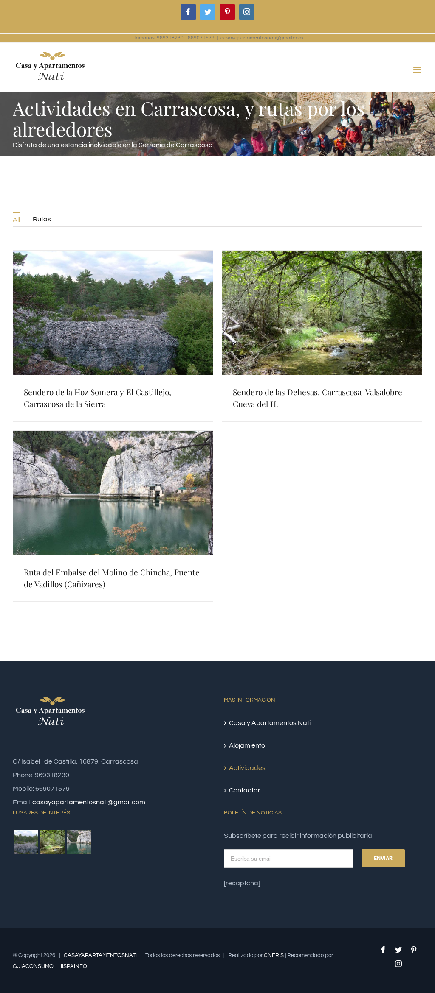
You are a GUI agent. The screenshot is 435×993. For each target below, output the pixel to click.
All (16, 219)
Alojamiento (247, 745)
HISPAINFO (72, 966)
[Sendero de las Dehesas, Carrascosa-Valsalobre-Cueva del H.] (52, 842)
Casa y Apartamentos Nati (270, 723)
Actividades (247, 767)
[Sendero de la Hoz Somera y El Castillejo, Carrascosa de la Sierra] (25, 842)
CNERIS (274, 955)
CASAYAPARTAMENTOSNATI (100, 955)
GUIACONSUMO (33, 966)
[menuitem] (16, 219)
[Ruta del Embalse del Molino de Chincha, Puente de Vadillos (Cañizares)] (79, 842)
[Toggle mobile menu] (417, 69)
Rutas (42, 219)
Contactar (244, 790)
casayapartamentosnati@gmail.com (261, 38)
